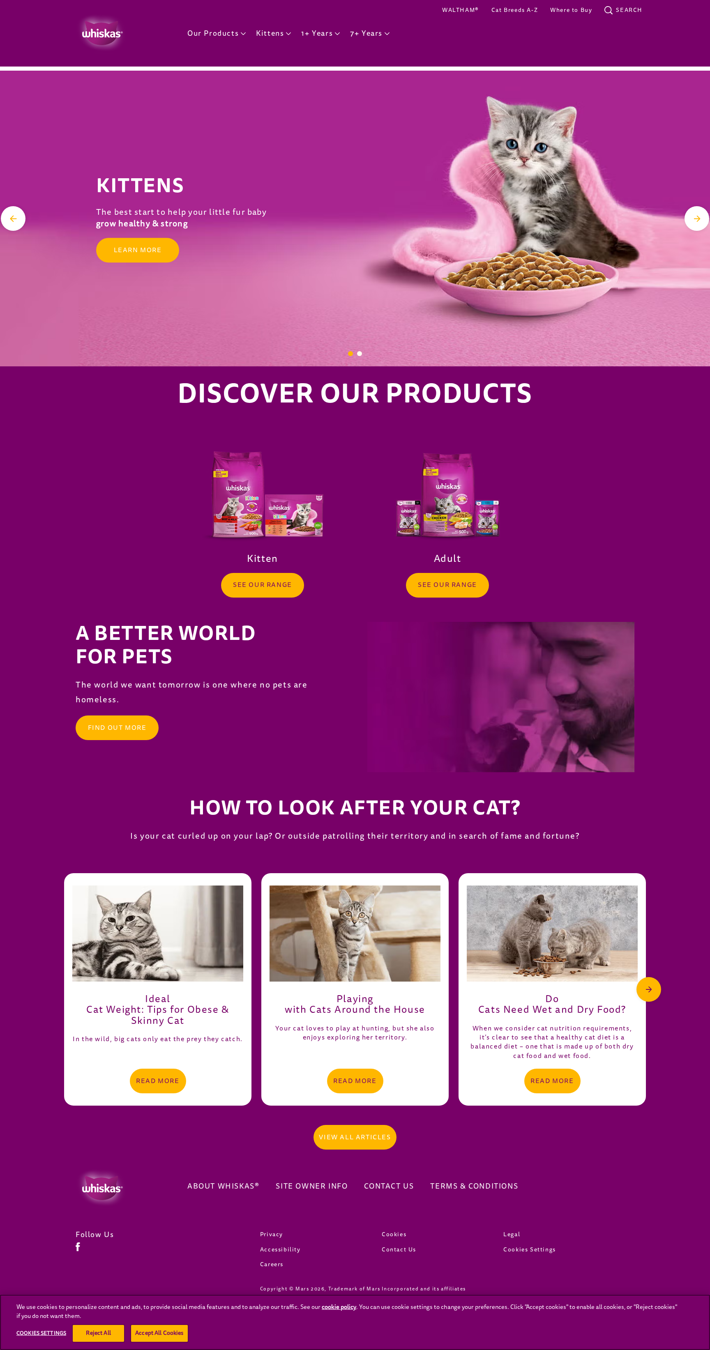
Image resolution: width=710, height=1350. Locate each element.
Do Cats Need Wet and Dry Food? (552, 1004)
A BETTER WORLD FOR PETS (166, 645)
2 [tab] (359, 353)
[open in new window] (262, 496)
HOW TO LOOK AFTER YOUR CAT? (354, 809)
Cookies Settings (529, 1250)
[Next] (697, 218)
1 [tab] (350, 353)
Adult (447, 559)
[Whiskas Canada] (119, 1188)
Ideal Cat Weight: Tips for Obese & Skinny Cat (157, 1010)
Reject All (98, 1333)
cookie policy (339, 1307)
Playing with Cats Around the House (355, 1004)
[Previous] (13, 218)
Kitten (262, 559)
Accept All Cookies (159, 1333)
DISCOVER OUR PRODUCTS (355, 394)
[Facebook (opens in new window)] (78, 1250)
